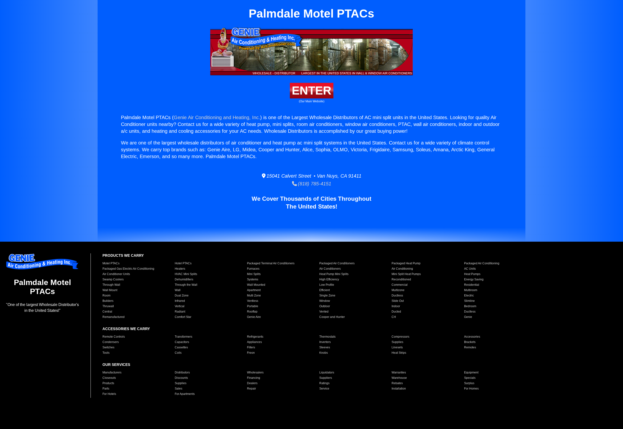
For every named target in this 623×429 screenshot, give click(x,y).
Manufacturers (111, 372)
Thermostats (327, 336)
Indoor (396, 306)
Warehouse (399, 378)
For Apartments (185, 394)
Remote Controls (113, 336)
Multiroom (470, 290)
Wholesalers (255, 372)
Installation (399, 388)
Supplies (397, 342)
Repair (251, 388)
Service (324, 388)
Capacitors (182, 342)
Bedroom (470, 306)
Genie (468, 317)
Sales (178, 388)
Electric (469, 295)
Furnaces (253, 268)
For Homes (471, 388)
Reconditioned (401, 279)
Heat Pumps (472, 274)
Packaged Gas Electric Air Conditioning (128, 268)
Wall (178, 290)
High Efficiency (329, 279)
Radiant (180, 311)
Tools (106, 352)
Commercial (400, 284)
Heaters (180, 268)
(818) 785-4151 (314, 183)
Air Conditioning (402, 268)
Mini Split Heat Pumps (406, 274)
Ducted (396, 311)
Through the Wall (186, 284)
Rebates (397, 383)
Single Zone (327, 295)
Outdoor (324, 306)
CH (394, 317)
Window (324, 301)
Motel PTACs (110, 263)
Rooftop (252, 311)
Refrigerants (255, 336)
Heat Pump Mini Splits (333, 274)
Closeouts (109, 378)
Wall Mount (109, 290)
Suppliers (325, 378)
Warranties (399, 372)
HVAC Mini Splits (186, 274)
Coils (178, 352)
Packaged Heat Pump (406, 263)
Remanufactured (113, 317)
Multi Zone (254, 295)
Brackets (470, 342)
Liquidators (326, 372)
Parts (105, 388)
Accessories (472, 336)
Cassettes (181, 347)
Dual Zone (182, 295)
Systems (252, 279)
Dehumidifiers (184, 279)
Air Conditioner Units (116, 274)
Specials (470, 378)
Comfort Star (183, 317)
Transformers (183, 336)
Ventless (252, 301)
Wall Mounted (256, 284)
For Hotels (109, 394)
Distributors (182, 372)
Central (107, 311)
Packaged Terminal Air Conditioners (270, 263)
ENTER (311, 90)
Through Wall (111, 284)
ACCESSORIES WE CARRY (126, 329)
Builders (107, 301)
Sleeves (324, 347)
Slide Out (398, 301)
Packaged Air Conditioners (337, 263)
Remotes (470, 347)
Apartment (254, 290)
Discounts (181, 378)
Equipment (471, 372)
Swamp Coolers (113, 279)
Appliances (254, 342)
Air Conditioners (330, 268)
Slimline (469, 301)
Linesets (397, 347)
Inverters (325, 342)
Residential (471, 284)
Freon (251, 352)
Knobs (323, 352)
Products (108, 383)
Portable (252, 306)
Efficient (324, 290)
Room (106, 295)
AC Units (470, 268)
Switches (108, 347)
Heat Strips (399, 352)
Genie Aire (254, 317)
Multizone (398, 290)
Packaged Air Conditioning (481, 263)
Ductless (397, 295)
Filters (251, 347)
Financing (253, 378)
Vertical (179, 306)
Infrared (180, 301)
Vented (324, 311)
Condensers (110, 342)
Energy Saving (474, 279)
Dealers (252, 383)
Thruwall (108, 306)
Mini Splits (254, 274)
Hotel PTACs (183, 263)
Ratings (324, 383)
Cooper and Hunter (332, 317)
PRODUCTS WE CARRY (123, 255)
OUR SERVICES (116, 364)
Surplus (469, 383)
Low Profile (326, 284)
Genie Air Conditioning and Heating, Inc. (217, 117)
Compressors (400, 336)
